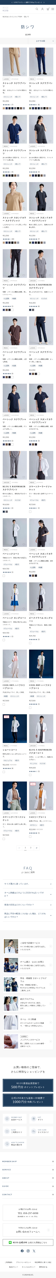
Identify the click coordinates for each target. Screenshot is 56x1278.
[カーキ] (30, 108)
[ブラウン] (21, 108)
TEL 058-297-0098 (28, 1213)
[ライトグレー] (15, 108)
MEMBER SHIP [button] (9, 1161)
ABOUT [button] (5, 1178)
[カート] (48, 9)
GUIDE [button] (5, 1186)
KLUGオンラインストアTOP (12, 16)
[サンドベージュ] (4, 108)
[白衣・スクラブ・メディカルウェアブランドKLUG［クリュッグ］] (5, 9)
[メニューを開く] (52, 9)
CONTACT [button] (7, 1194)
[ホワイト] (12, 310)
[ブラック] (18, 108)
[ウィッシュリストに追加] (24, 74)
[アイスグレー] (24, 108)
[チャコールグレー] (9, 108)
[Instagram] (28, 1251)
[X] (34, 1251)
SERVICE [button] (6, 1170)
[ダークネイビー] (12, 108)
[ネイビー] (7, 108)
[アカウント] (42, 9)
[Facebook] (22, 1251)
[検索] (37, 9)
